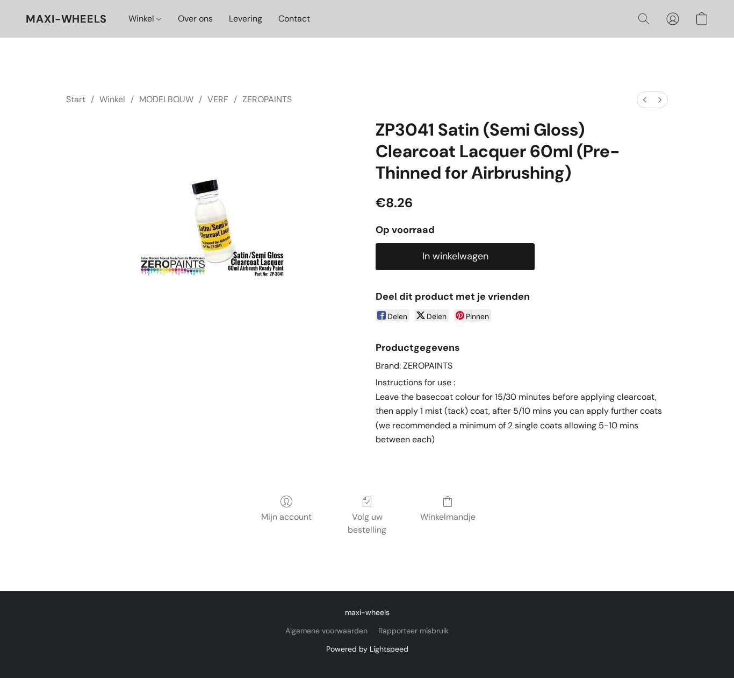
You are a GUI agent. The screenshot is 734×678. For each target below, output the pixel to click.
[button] (66, 18)
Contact (294, 18)
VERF (217, 99)
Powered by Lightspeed (367, 649)
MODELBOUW (166, 99)
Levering (245, 18)
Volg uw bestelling (367, 523)
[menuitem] (644, 100)
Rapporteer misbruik (413, 630)
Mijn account (286, 516)
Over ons (195, 18)
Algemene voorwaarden (326, 630)
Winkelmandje (448, 516)
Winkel (142, 18)
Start (75, 99)
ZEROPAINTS (267, 99)
